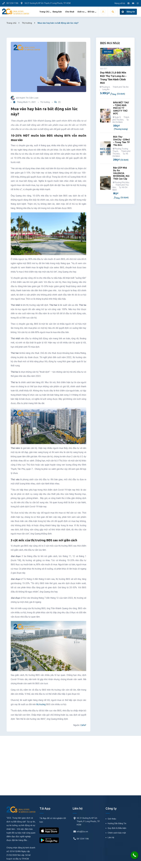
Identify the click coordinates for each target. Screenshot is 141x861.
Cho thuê (69, 11)
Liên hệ (111, 837)
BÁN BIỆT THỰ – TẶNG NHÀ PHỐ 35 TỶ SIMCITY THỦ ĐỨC (121, 108)
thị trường (41, 704)
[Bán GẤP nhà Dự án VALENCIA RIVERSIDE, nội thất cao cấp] (105, 183)
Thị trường (27, 23)
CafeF (83, 725)
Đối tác (91, 11)
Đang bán (57, 11)
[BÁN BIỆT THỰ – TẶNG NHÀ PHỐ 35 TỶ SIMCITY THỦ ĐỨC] (105, 116)
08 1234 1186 (83, 838)
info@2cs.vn (82, 831)
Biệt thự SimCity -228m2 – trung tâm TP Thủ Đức (121, 140)
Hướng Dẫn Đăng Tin (117, 823)
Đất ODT (103, 69)
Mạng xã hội (120, 3)
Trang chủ (11, 23)
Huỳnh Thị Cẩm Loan (28, 98)
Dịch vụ (81, 11)
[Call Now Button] (134, 855)
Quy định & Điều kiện (117, 828)
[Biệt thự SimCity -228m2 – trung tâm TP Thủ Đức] (105, 148)
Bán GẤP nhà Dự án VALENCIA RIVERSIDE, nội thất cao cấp (121, 173)
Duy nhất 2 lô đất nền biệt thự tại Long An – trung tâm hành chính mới (113, 77)
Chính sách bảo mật (117, 833)
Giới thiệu (112, 819)
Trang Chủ (44, 11)
